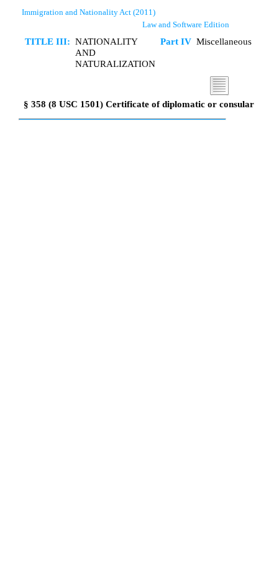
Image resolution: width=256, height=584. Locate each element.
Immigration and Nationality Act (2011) (88, 12)
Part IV (175, 41)
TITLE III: (47, 41)
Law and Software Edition (185, 24)
